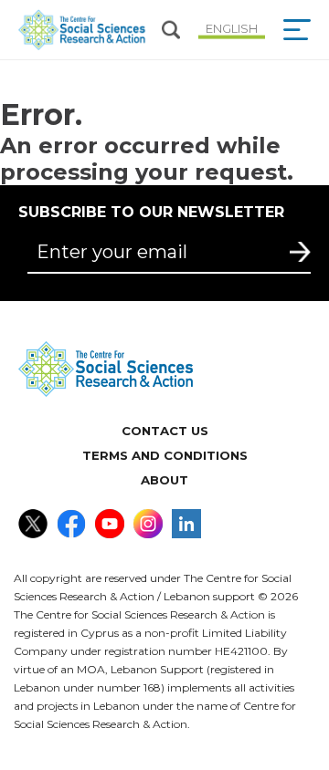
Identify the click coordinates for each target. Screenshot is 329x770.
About (164, 480)
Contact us (165, 430)
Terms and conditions (165, 455)
